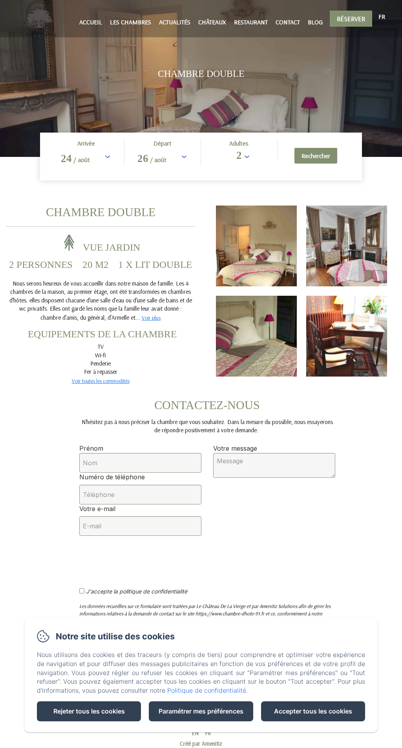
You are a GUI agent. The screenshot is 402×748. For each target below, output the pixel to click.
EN (195, 733)
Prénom (91, 448)
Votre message (235, 448)
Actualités (174, 22)
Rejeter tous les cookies (89, 711)
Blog (315, 22)
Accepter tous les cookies (313, 711)
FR (208, 733)
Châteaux (212, 22)
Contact (288, 22)
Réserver (351, 19)
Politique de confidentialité (206, 690)
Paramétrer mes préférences (201, 711)
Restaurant (251, 22)
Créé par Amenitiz (201, 743)
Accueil (90, 22)
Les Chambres (130, 22)
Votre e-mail (97, 509)
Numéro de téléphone (112, 477)
